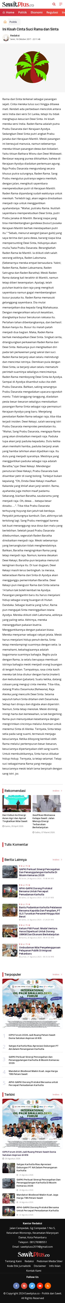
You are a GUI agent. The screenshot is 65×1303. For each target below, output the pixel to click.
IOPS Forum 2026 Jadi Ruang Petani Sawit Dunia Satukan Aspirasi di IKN (32, 1036)
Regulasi (52, 12)
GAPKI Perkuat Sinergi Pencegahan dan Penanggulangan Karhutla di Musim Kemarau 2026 (39, 872)
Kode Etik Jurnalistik (19, 1266)
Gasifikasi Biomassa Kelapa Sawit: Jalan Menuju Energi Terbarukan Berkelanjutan (43, 821)
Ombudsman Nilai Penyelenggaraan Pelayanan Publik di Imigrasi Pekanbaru (39, 950)
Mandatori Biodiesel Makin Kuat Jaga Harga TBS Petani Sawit (33, 1073)
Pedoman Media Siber (50, 1261)
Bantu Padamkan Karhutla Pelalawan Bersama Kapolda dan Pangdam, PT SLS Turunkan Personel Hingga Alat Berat (40, 912)
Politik (22, 12)
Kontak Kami (33, 1270)
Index (56, 790)
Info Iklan (54, 1266)
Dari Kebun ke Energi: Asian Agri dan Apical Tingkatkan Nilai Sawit (14, 818)
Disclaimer (40, 1266)
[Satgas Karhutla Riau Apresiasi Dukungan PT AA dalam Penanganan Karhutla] (8, 1168)
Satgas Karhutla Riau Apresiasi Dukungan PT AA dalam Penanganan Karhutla (34, 1047)
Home (9, 12)
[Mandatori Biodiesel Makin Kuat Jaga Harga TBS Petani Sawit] (8, 1198)
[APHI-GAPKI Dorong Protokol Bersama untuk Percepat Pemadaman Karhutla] (8, 1211)
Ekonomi (37, 12)
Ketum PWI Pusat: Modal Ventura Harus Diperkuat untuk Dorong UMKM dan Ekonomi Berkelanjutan (39, 931)
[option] (17, 812)
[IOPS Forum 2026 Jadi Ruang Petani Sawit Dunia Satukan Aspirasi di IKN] (32, 1004)
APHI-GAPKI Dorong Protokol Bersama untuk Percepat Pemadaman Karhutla (35, 891)
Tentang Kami (13, 1261)
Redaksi (15, 35)
